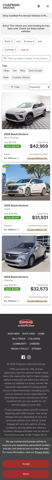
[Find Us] (38, 6)
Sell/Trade (19, 338)
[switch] (47, 6)
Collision (34, 338)
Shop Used (28, 333)
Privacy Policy (20, 348)
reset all (25, 49)
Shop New (14, 333)
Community (20, 343)
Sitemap (36, 348)
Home (41, 333)
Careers (34, 343)
